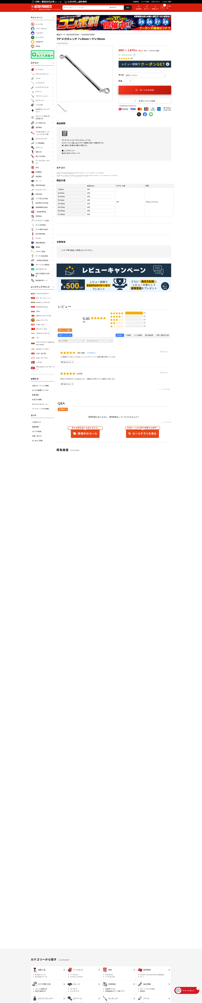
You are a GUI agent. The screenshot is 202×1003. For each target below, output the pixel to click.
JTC (37, 338)
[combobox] (145, 75)
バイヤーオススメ (41, 28)
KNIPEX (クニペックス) (43, 316)
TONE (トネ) (40, 324)
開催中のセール (85, 431)
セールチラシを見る (142, 431)
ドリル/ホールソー (41, 190)
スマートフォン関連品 (42, 265)
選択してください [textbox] (132, 75)
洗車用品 (39, 216)
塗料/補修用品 (40, 234)
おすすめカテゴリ (41, 269)
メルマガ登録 (145, 2)
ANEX (38, 311)
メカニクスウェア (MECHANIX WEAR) (45, 343)
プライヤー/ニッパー (42, 96)
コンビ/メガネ (77, 175)
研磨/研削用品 (40, 185)
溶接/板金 (39, 194)
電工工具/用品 (40, 156)
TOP (58, 173)
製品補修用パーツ (41, 280)
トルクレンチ (40, 100)
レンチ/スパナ (40, 83)
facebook (145, 114)
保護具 (38, 247)
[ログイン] (146, 7)
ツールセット (40, 69)
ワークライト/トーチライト (43, 162)
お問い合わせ (155, 2)
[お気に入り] (155, 7)
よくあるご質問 (166, 2)
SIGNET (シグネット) (43, 302)
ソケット (38, 78)
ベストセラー (40, 33)
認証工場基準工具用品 (43, 275)
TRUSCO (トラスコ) (42, 333)
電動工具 (39, 152)
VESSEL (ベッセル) (42, 349)
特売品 (38, 46)
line (151, 114)
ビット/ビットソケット (42, 87)
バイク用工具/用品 (42, 198)
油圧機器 (39, 176)
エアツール (39, 147)
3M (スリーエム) (41, 329)
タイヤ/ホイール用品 (42, 220)
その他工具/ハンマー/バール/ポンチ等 (43, 133)
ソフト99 (39, 362)
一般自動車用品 (41, 212)
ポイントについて (134, 55)
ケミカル (38, 238)
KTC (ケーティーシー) (43, 298)
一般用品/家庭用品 (42, 260)
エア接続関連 (40, 143)
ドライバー (39, 92)
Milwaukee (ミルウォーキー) (45, 368)
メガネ (86, 175)
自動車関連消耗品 (42, 207)
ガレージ (38, 181)
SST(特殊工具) (41, 123)
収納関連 (39, 172)
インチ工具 (39, 105)
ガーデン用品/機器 (42, 256)
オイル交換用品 (41, 225)
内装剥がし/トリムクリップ (43, 110)
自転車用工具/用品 (42, 203)
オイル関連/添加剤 (42, 229)
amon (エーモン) (42, 358)
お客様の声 (39, 42)
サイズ (121, 75)
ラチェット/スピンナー (43, 74)
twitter (139, 114)
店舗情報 (136, 2)
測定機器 (39, 127)
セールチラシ (40, 37)
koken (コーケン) (42, 320)
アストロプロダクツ (42, 294)
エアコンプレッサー (42, 139)
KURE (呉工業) (41, 353)
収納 (37, 168)
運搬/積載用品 (40, 243)
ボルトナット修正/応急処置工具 (43, 117)
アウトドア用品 (40, 251)
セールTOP (39, 24)
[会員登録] (138, 7)
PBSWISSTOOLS (42, 307)
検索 (127, 7)
